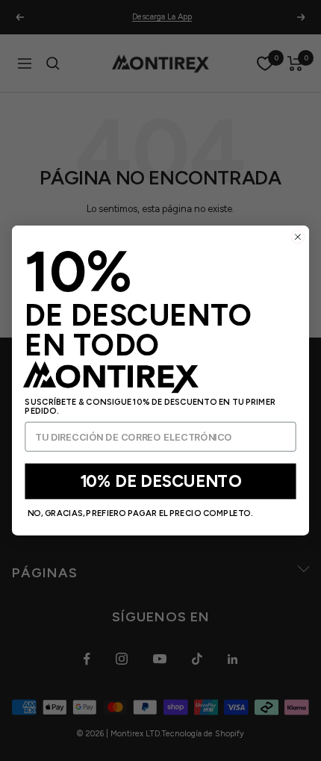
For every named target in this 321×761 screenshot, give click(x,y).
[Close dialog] (298, 236)
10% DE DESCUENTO (161, 481)
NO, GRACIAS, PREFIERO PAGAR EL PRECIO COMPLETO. (140, 514)
